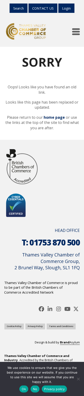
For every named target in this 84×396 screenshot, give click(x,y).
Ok (24, 389)
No (35, 389)
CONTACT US (43, 8)
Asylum (70, 342)
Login (66, 8)
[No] (78, 379)
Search (18, 8)
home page (54, 117)
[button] (76, 31)
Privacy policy (54, 389)
